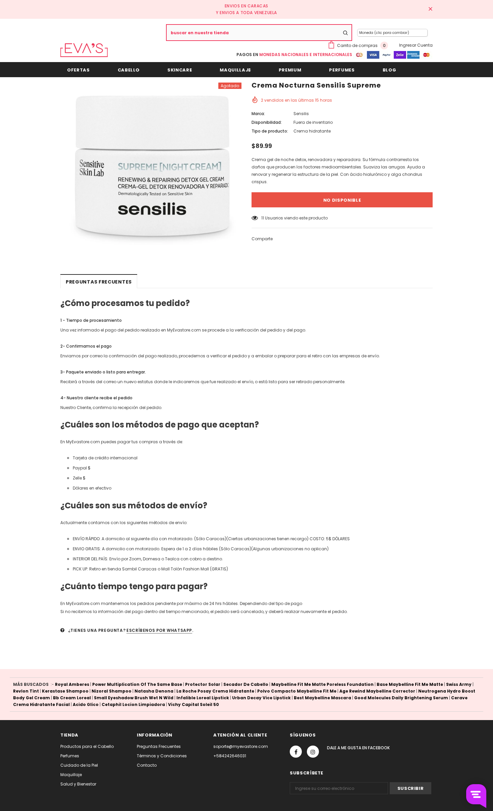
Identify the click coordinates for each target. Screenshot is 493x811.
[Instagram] (313, 752)
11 (262, 218)
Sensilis (301, 113)
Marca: (258, 113)
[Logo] (84, 50)
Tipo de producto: (270, 131)
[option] (150, 164)
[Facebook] (296, 752)
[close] (430, 9)
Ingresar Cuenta (416, 45)
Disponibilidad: (267, 122)
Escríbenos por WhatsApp (159, 630)
